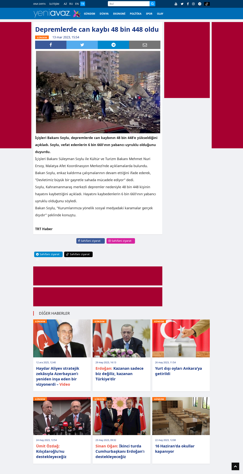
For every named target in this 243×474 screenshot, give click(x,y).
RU (71, 4)
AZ (65, 4)
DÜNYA (104, 13)
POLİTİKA (135, 13)
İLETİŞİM (54, 4)
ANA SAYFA (39, 4)
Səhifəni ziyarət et (89, 243)
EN (77, 4)
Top (235, 466)
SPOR (149, 13)
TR (82, 4)
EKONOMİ (119, 13)
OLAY (160, 13)
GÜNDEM (89, 13)
